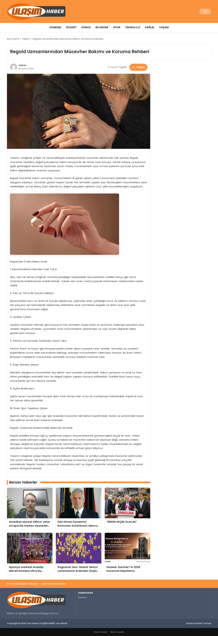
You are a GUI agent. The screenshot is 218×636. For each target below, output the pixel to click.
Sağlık (149, 27)
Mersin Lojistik (117, 632)
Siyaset (71, 27)
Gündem (55, 27)
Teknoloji (132, 27)
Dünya (86, 27)
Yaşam (164, 27)
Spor (116, 27)
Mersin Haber (100, 632)
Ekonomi (102, 27)
